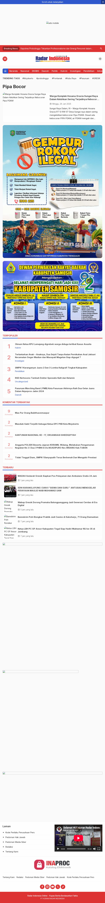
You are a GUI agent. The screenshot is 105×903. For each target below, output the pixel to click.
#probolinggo (42, 78)
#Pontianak (57, 78)
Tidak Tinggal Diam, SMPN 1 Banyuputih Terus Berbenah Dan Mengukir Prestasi (56, 457)
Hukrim (63, 71)
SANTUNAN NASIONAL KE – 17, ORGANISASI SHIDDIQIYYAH (45, 435)
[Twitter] (58, 887)
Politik (55, 71)
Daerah (45, 71)
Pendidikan (89, 71)
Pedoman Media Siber (15, 842)
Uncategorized (21, 382)
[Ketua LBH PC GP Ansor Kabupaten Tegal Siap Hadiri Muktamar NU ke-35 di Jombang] (10, 532)
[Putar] (58, 848)
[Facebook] (42, 887)
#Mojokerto (27, 78)
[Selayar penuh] (98, 848)
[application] (78, 838)
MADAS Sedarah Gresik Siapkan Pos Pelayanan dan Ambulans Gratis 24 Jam (57, 476)
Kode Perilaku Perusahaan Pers (20, 832)
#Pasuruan (84, 78)
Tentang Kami (11, 851)
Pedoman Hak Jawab (15, 837)
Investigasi (75, 71)
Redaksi (9, 847)
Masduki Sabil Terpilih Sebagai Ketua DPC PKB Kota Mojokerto (47, 424)
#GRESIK (96, 78)
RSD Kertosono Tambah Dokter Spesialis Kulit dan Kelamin (45, 378)
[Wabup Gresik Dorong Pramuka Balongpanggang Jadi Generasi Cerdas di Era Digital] (10, 506)
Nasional (25, 71)
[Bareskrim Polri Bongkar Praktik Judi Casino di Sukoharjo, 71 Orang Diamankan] (10, 519)
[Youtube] (52, 887)
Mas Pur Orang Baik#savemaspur (32, 413)
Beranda (13, 71)
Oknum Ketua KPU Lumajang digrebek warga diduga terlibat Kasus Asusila (53, 344)
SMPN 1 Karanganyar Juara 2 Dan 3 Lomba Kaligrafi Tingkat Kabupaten (51, 367)
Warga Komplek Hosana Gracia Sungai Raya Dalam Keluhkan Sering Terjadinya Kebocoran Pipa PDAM (75, 99)
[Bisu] (94, 848)
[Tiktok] (63, 887)
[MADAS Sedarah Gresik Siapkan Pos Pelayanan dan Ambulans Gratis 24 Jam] (10, 478)
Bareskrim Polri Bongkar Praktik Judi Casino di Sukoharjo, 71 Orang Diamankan (58, 517)
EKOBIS (35, 71)
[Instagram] (47, 887)
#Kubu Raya (70, 78)
